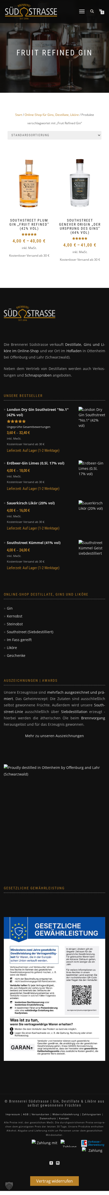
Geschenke (16, 655)
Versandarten (40, 1114)
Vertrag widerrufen (54, 1181)
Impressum (13, 1114)
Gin (10, 608)
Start (18, 115)
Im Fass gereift (19, 639)
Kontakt (64, 1118)
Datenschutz (48, 1118)
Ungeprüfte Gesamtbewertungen (28, 427)
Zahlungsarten (91, 1114)
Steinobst (15, 624)
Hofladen (74, 350)
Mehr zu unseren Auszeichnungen (54, 735)
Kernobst (14, 616)
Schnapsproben (38, 375)
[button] (9, 1186)
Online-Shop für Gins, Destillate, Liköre (52, 115)
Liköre (12, 647)
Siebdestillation (74, 711)
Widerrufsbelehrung (65, 1114)
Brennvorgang (93, 718)
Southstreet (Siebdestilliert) (30, 631)
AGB (26, 1114)
